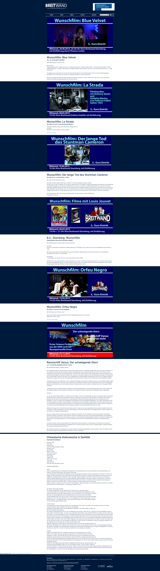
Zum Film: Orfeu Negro (52, 319)
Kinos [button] (73, 15)
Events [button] (84, 15)
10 (19, 553)
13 (23, 553)
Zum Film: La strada (51, 132)
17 (29, 553)
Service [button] (96, 15)
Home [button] (53, 15)
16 (27, 553)
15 (26, 553)
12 (22, 553)
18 (30, 553)
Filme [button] (63, 15)
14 (25, 553)
